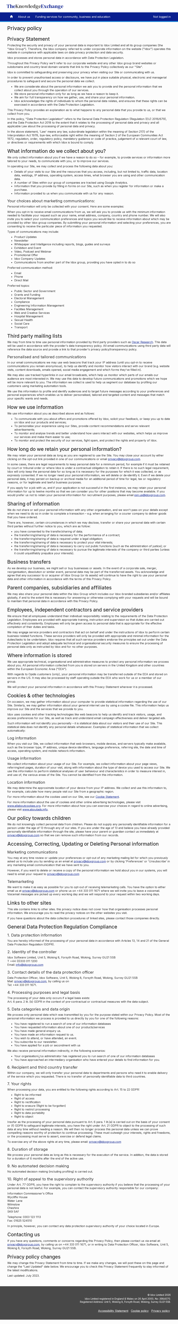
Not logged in (162, 16)
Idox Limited (157, 1294)
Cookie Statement (107, 796)
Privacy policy (160, 1311)
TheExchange (35, 6)
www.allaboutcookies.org (24, 806)
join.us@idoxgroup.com (149, 495)
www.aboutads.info (35, 809)
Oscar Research (142, 342)
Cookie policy (140, 1311)
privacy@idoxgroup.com (124, 459)
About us (24, 16)
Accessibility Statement (113, 1311)
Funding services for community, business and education (72, 16)
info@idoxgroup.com (29, 964)
